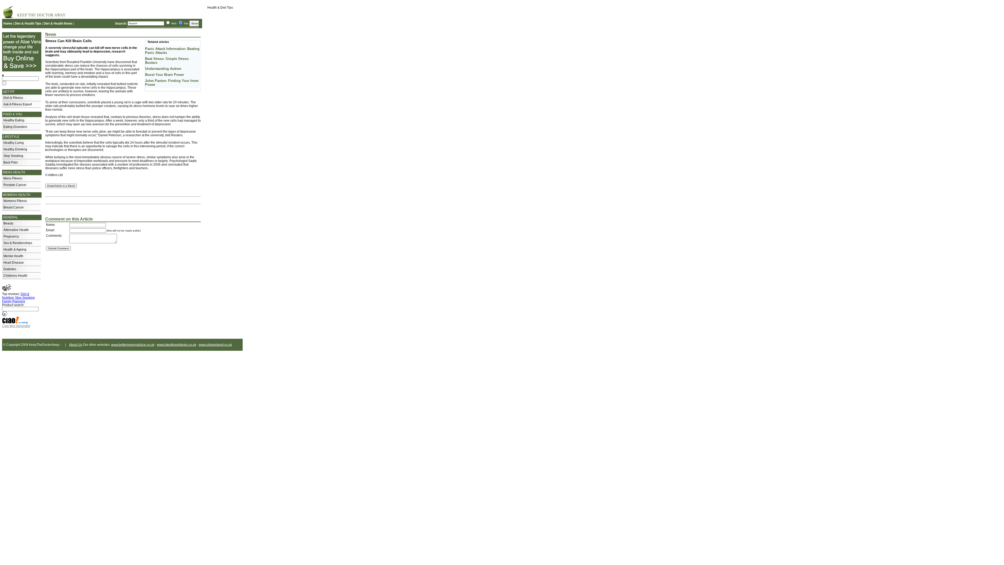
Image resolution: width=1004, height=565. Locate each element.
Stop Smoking (13, 156)
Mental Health (13, 256)
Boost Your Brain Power (164, 75)
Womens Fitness (15, 201)
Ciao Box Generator (16, 326)
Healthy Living (13, 143)
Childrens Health (15, 276)
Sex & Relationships (17, 243)
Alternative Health (16, 230)
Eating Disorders (15, 127)
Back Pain (10, 162)
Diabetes (9, 269)
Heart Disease (13, 262)
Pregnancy (11, 236)
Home (7, 23)
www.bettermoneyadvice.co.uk (132, 345)
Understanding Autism (163, 69)
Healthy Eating (13, 120)
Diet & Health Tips (28, 23)
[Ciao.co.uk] (15, 323)
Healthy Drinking (15, 149)
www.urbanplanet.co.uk (215, 345)
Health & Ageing (14, 249)
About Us (75, 345)
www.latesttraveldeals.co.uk (176, 345)
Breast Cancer (13, 207)
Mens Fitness (12, 178)
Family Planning (13, 301)
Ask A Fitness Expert (17, 104)
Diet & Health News (58, 23)
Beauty (8, 223)
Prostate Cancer (14, 185)
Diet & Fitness (13, 98)
